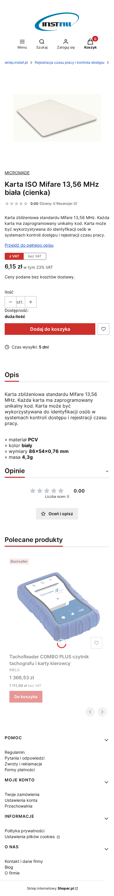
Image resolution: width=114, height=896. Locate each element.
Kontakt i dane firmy (24, 861)
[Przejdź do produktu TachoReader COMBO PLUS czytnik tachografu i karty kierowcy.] (57, 603)
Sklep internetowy (50, 888)
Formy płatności (20, 769)
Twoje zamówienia (22, 794)
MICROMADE (17, 172)
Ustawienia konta (21, 800)
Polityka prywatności (24, 830)
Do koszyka (25, 696)
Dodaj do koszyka (50, 329)
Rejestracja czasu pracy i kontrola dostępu (69, 62)
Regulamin (15, 752)
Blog (9, 867)
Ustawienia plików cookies (30, 836)
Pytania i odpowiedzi (24, 757)
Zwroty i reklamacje (23, 763)
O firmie (12, 872)
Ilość (9, 291)
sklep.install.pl (16, 62)
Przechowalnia (18, 805)
